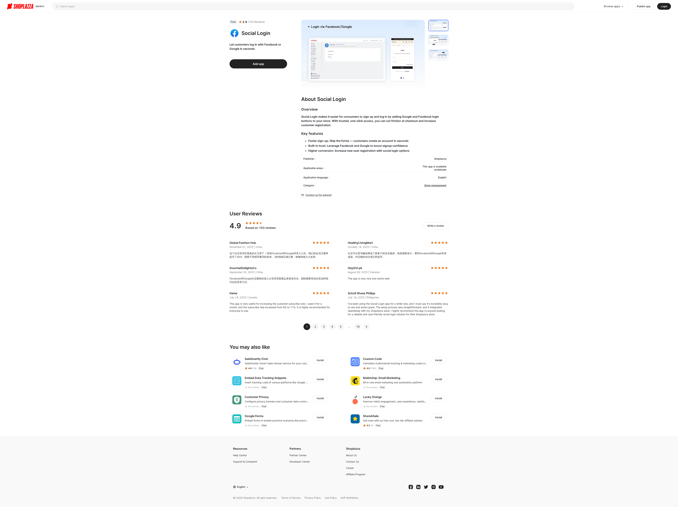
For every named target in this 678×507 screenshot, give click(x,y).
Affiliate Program (355, 474)
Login (664, 6)
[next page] (349, 326)
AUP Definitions (349, 497)
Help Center (240, 455)
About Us (351, 455)
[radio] (246, 223)
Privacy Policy (313, 497)
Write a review (435, 225)
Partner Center (298, 455)
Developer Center (300, 461)
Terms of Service (291, 497)
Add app (258, 64)
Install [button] (320, 360)
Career (350, 467)
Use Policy (331, 497)
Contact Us (352, 461)
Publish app (644, 6)
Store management (435, 185)
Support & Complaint (245, 461)
